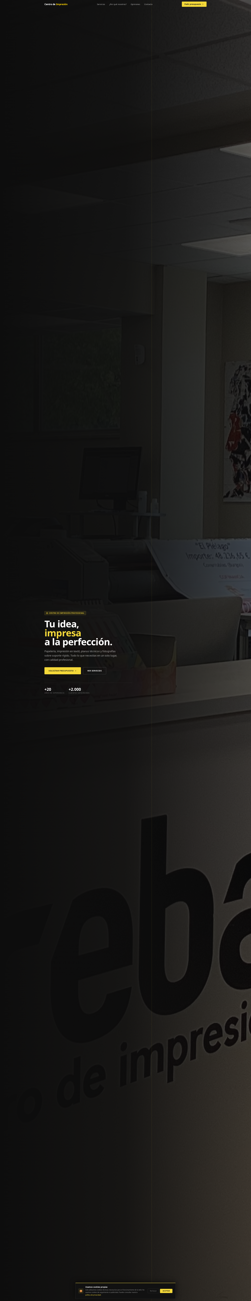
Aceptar (166, 1291)
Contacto (148, 4)
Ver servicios (94, 670)
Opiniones (135, 4)
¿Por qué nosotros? (118, 4)
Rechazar (153, 1291)
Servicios (101, 4)
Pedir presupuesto (192, 4)
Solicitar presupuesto (61, 670)
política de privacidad (93, 1295)
